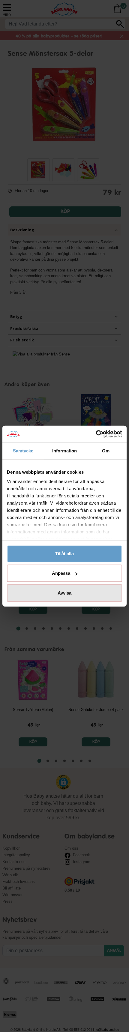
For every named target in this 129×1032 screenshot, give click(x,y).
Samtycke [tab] (23, 450)
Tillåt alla (64, 553)
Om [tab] (106, 450)
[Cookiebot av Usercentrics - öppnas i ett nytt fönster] (96, 434)
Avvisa (64, 592)
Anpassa (61, 573)
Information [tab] (64, 450)
